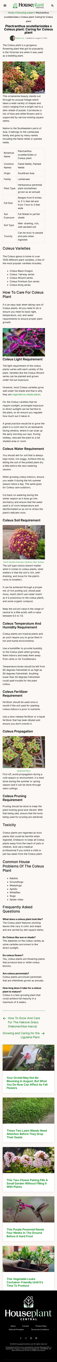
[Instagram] (26, 1338)
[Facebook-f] (21, 1338)
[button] (5, 5)
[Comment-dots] (36, 1338)
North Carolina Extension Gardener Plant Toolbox (23, 562)
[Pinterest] (31, 1338)
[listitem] (28, 1069)
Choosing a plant (25, 12)
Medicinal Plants (23, 771)
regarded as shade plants (26, 394)
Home (11, 12)
